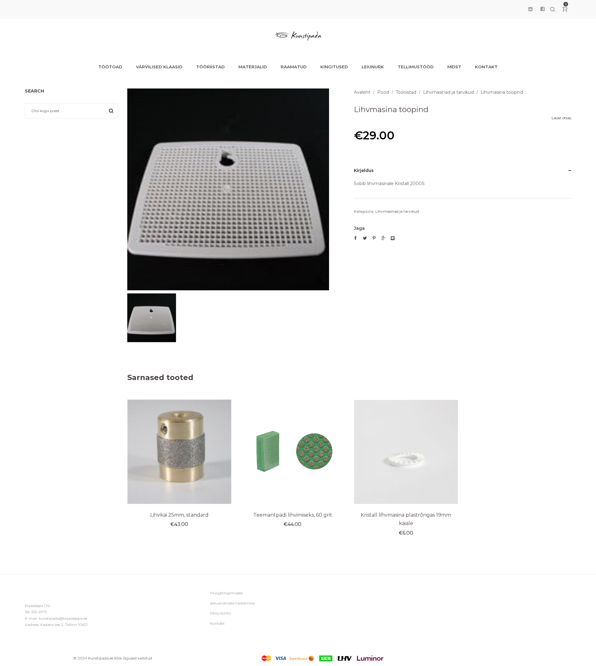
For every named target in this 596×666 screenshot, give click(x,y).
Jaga (359, 228)
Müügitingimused (226, 593)
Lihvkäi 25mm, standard (179, 515)
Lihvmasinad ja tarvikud (448, 92)
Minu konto (220, 613)
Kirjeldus (364, 170)
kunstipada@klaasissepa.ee (63, 618)
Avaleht (362, 92)
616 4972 (39, 611)
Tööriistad (406, 92)
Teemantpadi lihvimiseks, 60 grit (292, 515)
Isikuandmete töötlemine (232, 603)
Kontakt (217, 623)
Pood (383, 92)
